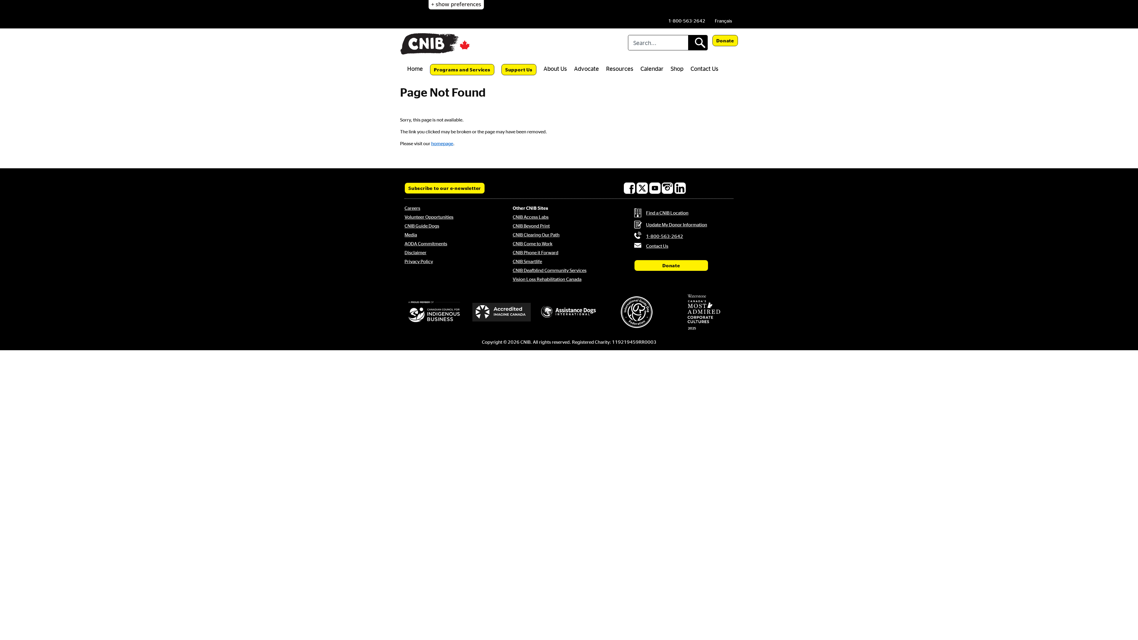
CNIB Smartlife (527, 261)
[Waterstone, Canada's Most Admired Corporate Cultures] (704, 312)
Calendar (652, 68)
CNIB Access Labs (531, 217)
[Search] (697, 42)
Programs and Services (462, 69)
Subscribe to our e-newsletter (444, 188)
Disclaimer (415, 252)
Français (723, 20)
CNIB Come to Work (532, 243)
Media (411, 234)
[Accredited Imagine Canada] (501, 312)
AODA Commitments (426, 243)
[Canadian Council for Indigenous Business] (434, 312)
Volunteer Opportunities (429, 217)
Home (415, 68)
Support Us (519, 69)
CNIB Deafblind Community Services (549, 270)
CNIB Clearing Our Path (536, 234)
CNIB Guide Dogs (422, 225)
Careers (412, 208)
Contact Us (704, 68)
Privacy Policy (419, 261)
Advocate (586, 68)
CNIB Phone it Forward (535, 252)
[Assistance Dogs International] (569, 312)
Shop (677, 68)
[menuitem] (723, 20)
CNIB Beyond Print (531, 225)
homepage (442, 143)
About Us (555, 68)
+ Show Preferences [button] (456, 4)
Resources (619, 68)
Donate (725, 40)
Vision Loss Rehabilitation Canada (547, 279)
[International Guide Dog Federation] (636, 312)
